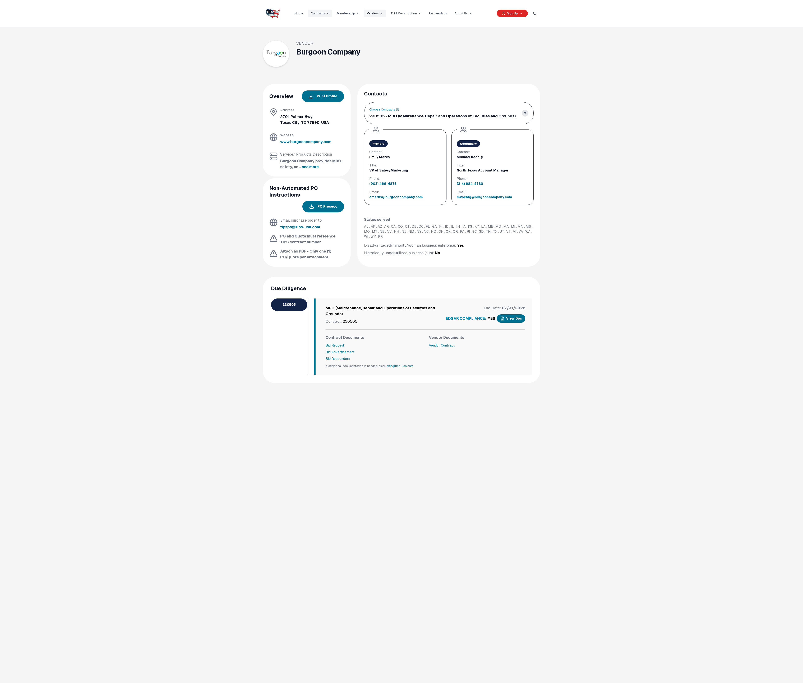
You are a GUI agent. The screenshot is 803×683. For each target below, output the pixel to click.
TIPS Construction (404, 13)
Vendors (373, 13)
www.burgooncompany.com (305, 142)
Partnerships (437, 13)
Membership (346, 13)
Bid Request (335, 345)
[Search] (535, 13)
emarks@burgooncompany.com (396, 197)
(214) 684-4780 (470, 184)
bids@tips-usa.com (400, 366)
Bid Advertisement (340, 352)
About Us (461, 13)
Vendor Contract (442, 345)
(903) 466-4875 (382, 184)
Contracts (318, 13)
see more (310, 167)
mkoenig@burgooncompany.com (484, 197)
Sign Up (512, 13)
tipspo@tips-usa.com (300, 227)
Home (299, 13)
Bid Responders (338, 359)
